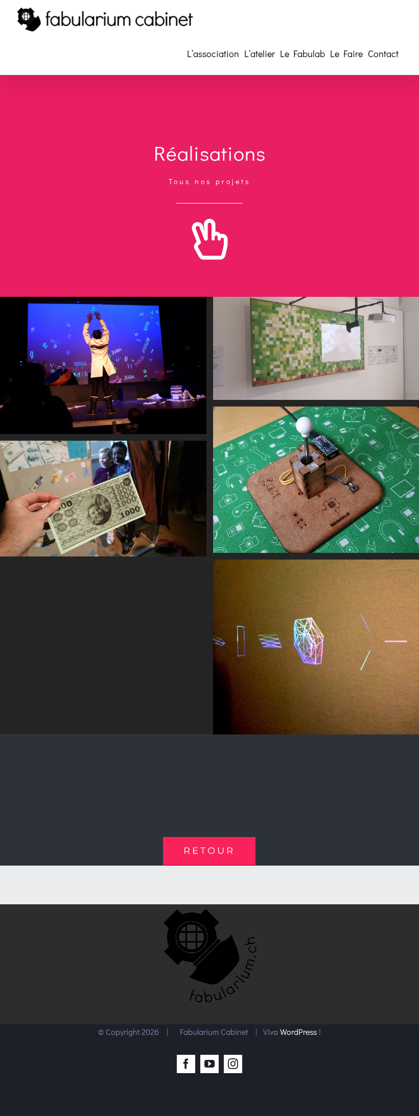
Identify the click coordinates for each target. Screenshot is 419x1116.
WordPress (298, 1031)
